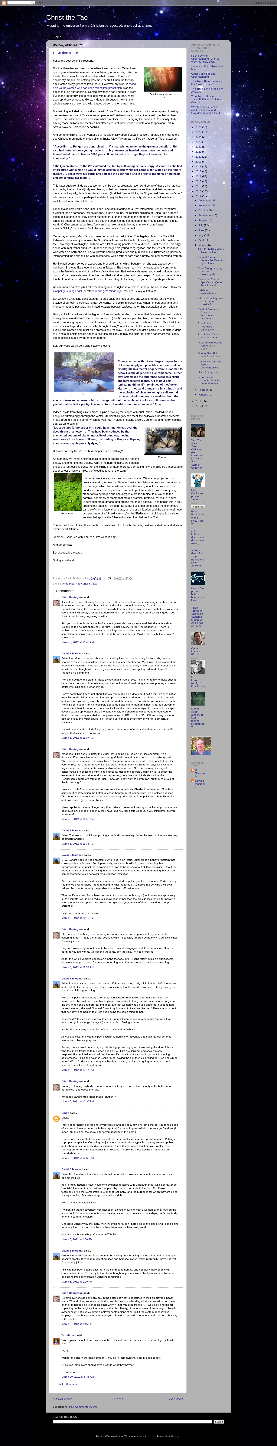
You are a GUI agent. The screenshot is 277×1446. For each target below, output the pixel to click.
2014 (198, 186)
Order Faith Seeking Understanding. (203, 75)
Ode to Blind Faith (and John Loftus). (210, 355)
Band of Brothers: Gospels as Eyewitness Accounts (208, 314)
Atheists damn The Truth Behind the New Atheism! (197, 558)
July (201, 225)
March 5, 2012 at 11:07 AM (77, 737)
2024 (198, 136)
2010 (198, 406)
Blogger (175, 1436)
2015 (198, 181)
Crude (65, 1113)
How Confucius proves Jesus (197, 495)
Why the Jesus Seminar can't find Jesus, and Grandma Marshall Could (206, 110)
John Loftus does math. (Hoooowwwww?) (198, 537)
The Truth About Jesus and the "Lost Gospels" (207, 83)
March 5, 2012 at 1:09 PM (76, 1281)
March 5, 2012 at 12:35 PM (77, 1101)
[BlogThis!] (120, 578)
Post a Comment (68, 1384)
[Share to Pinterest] (130, 578)
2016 (198, 176)
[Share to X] (123, 578)
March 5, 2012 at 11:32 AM (77, 819)
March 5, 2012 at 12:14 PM (77, 1070)
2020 (198, 156)
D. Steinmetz (200, 773)
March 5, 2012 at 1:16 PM (76, 1324)
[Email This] (116, 578)
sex (95, 583)
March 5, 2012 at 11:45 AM (77, 918)
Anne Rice (68, 583)
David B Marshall (72, 653)
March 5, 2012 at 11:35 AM (77, 843)
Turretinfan (68, 1335)
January (203, 394)
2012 (198, 196)
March (202, 245)
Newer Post (62, 1399)
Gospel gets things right (67, 291)
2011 (198, 401)
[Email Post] (109, 578)
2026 (198, 127)
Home (57, 37)
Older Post (174, 1399)
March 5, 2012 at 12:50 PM (77, 1158)
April (201, 240)
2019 (198, 161)
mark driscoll (83, 583)
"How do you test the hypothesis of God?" (210, 345)
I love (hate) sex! (65, 53)
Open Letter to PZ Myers (197, 651)
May (201, 235)
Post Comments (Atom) (83, 1406)
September (205, 215)
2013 (198, 191)
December (205, 200)
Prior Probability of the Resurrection (211, 251)
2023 (198, 142)
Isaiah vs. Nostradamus (207, 292)
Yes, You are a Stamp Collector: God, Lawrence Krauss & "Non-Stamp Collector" (197, 454)
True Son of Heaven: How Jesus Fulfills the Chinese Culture (206, 99)
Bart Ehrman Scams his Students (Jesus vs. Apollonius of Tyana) (197, 616)
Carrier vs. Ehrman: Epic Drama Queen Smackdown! (210, 282)
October (203, 210)
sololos (151, 1436)
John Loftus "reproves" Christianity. (206, 326)
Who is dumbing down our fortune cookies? (211, 301)
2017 (198, 171)
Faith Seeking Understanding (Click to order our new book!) (205, 58)
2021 (198, 151)
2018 (198, 166)
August (202, 220)
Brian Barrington (72, 597)
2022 (198, 146)
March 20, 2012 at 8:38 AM (77, 1376)
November (205, 205)
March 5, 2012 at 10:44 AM (77, 642)
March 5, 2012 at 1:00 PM (76, 1239)
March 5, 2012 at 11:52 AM (77, 967)
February (204, 389)
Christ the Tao (67, 17)
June (201, 230)
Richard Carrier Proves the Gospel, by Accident (210, 260)
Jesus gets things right (108, 291)
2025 (198, 132)
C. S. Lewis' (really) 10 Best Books (198, 682)
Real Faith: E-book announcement (209, 336)
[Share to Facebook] (127, 578)
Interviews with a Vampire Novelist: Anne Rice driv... (209, 380)
